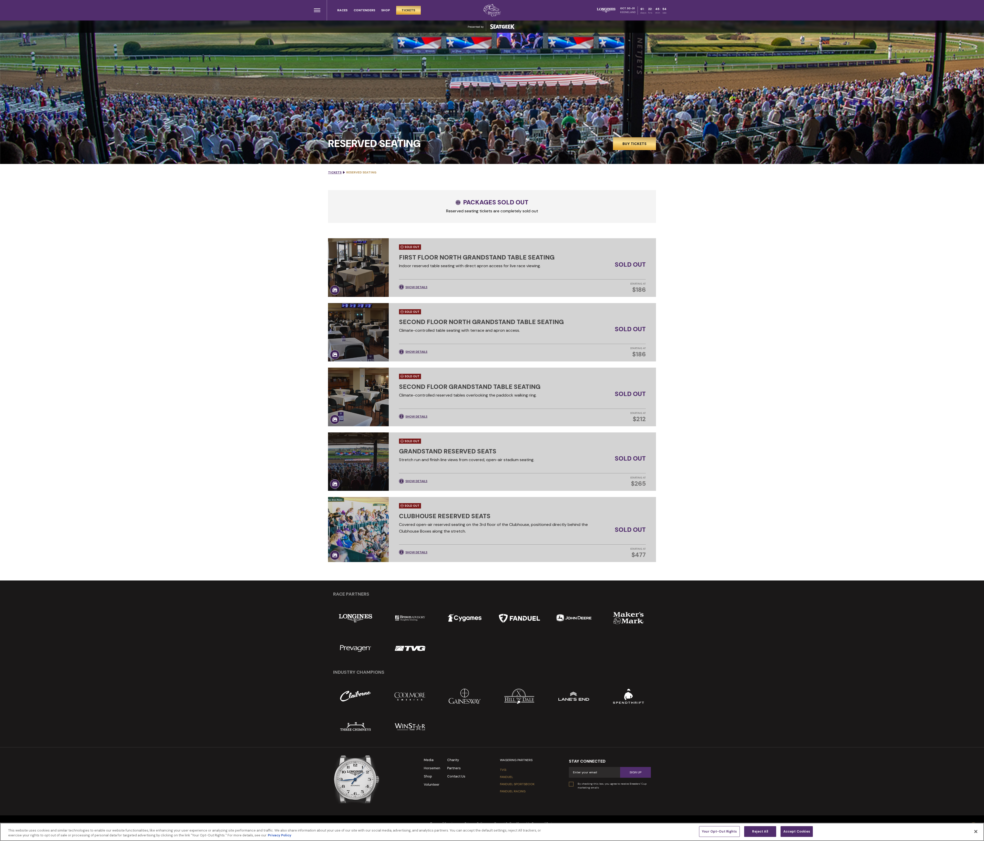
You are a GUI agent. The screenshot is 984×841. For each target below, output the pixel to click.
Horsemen (432, 768)
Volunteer (431, 784)
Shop (428, 776)
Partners (454, 768)
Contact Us (456, 776)
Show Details (416, 287)
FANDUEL (506, 777)
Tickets (335, 172)
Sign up (635, 772)
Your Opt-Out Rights (719, 831)
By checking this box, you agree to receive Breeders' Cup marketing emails (612, 785)
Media (429, 760)
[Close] (975, 831)
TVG (503, 770)
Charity (453, 760)
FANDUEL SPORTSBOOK (517, 784)
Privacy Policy (279, 835)
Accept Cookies (796, 831)
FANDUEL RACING (513, 791)
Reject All (760, 831)
